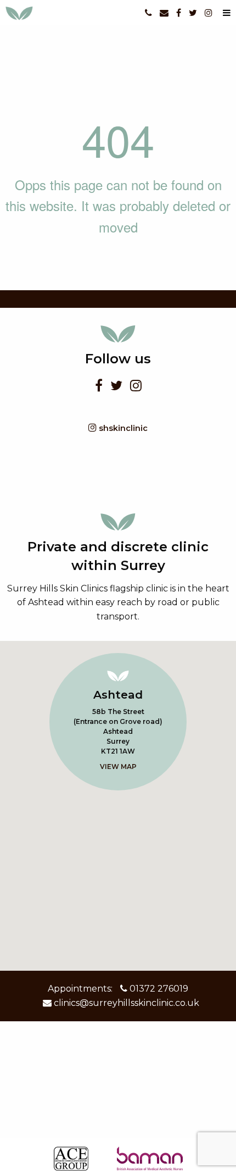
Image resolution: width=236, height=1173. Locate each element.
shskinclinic (122, 428)
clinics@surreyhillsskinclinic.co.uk (125, 1003)
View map (118, 766)
